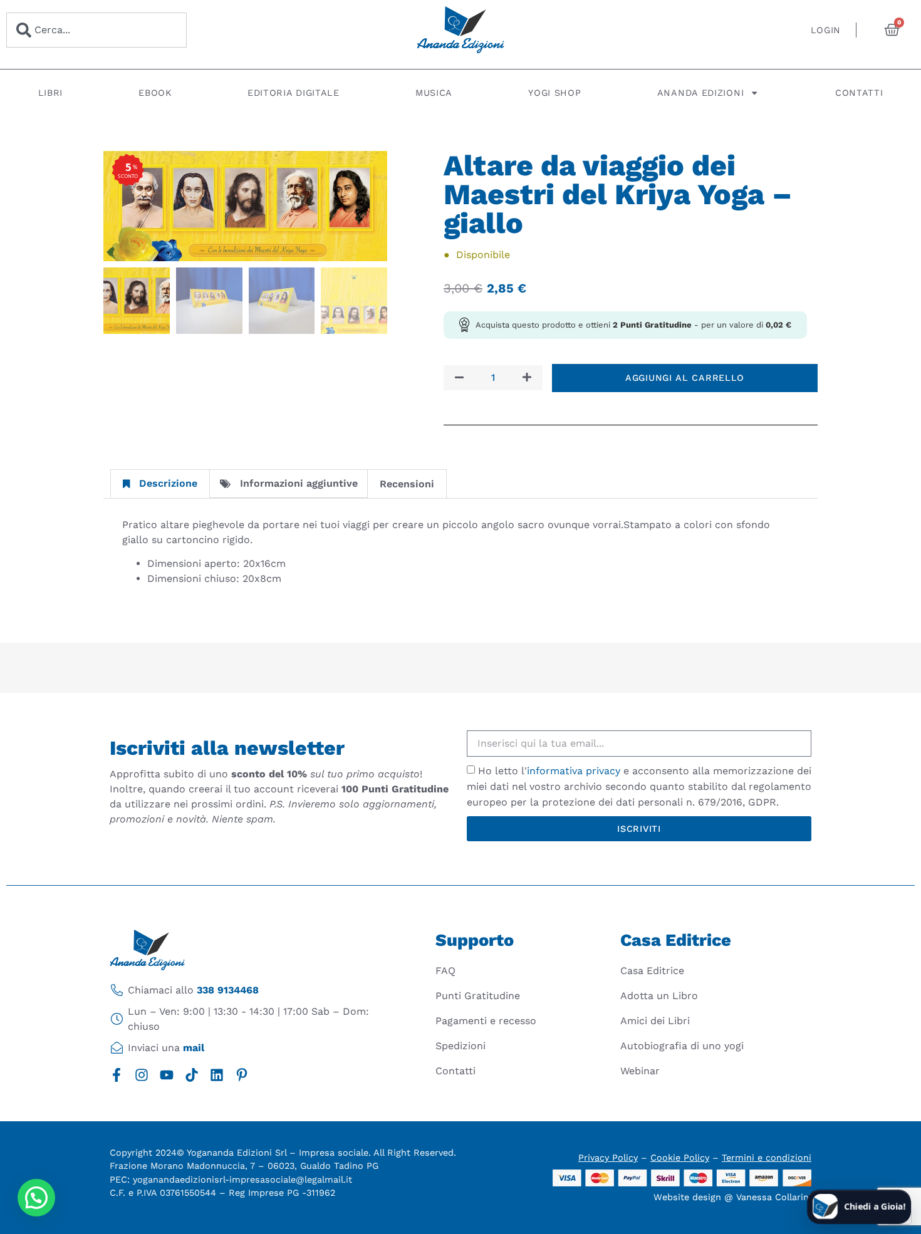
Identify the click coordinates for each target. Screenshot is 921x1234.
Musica (433, 93)
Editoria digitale (293, 93)
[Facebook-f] (116, 1075)
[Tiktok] (192, 1075)
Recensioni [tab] (407, 484)
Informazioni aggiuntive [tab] (299, 483)
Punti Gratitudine (477, 996)
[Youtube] (167, 1075)
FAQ (445, 971)
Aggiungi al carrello (684, 378)
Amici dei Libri (655, 1021)
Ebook (155, 93)
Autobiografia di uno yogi (682, 1046)
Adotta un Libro (659, 996)
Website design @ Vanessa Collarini (732, 1197)
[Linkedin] (217, 1075)
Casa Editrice (652, 971)
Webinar (640, 1071)
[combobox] (96, 30)
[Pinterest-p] (242, 1075)
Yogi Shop (554, 93)
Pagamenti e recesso (485, 1021)
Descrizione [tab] (168, 483)
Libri (50, 93)
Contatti (859, 93)
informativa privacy (573, 771)
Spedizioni (460, 1046)
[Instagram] (141, 1075)
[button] (36, 1197)
